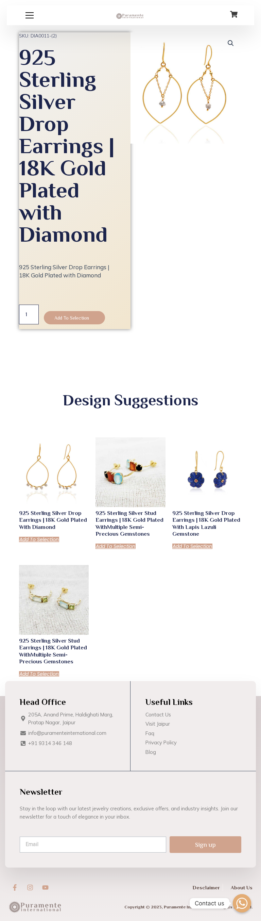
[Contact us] (242, 903)
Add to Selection (71, 318)
